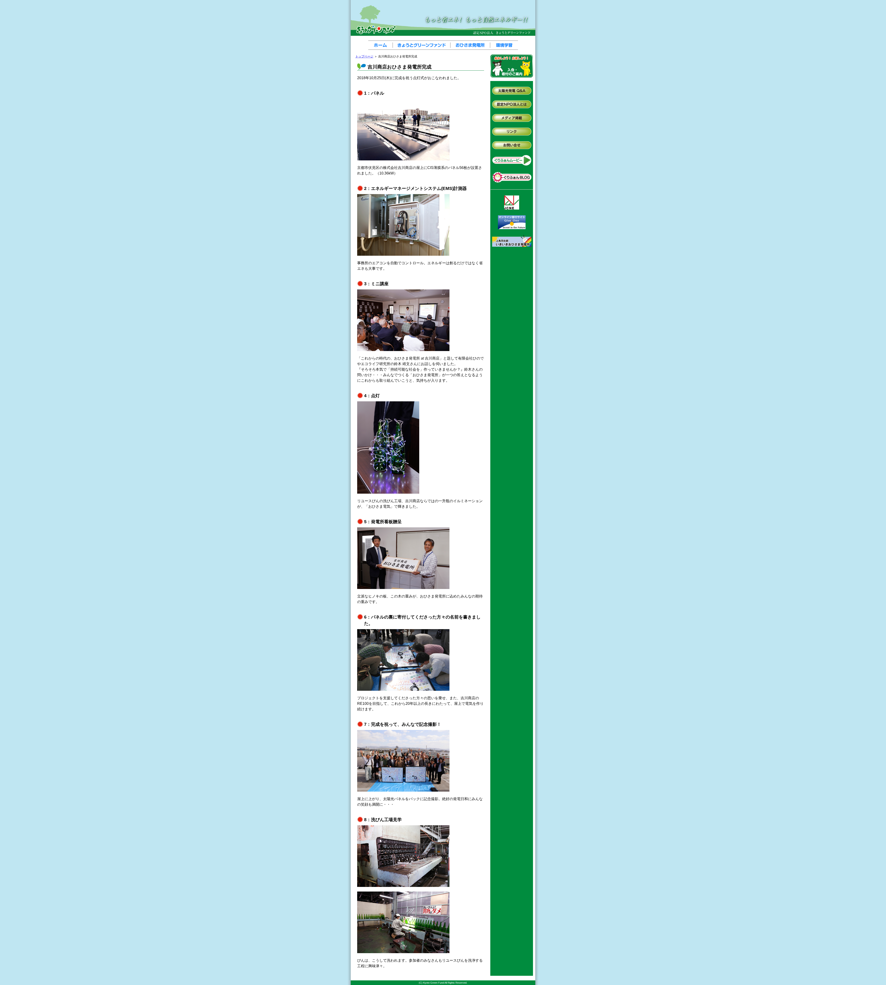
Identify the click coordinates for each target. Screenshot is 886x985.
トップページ (364, 56)
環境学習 (504, 45)
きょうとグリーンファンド (422, 45)
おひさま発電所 (471, 45)
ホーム (381, 45)
